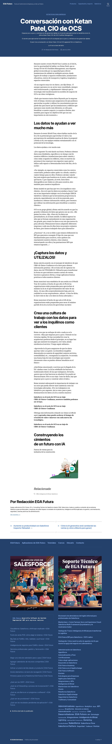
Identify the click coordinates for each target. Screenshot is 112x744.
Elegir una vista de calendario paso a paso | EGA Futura (30, 658)
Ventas (96, 726)
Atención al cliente (82, 709)
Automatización (64, 711)
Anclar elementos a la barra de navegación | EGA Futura (31, 672)
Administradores (66, 706)
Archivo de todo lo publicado (22, 711)
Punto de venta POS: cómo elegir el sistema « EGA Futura (31, 635)
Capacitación (75, 711)
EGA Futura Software (66, 671)
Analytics (88, 706)
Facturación (62, 717)
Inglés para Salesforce (66, 679)
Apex (94, 706)
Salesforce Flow (88, 723)
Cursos (61, 543)
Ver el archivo (15, 514)
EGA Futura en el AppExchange (70, 668)
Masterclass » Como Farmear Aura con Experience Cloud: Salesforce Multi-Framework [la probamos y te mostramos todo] (79, 624)
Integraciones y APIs (66, 681)
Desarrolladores (66, 714)
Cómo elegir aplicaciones (68, 660)
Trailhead (88, 726)
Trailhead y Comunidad (67, 700)
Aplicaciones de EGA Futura (33, 543)
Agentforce (62, 652)
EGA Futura (7, 4)
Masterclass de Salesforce (68, 687)
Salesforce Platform (67, 726)
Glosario (70, 543)
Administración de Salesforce (69, 650)
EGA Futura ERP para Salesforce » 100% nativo (75, 637)
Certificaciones (64, 658)
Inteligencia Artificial (45, 494)
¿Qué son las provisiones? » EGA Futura (25, 699)
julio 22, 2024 (66, 49)
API (98, 706)
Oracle (60, 689)
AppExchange (61, 709)
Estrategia (95, 714)
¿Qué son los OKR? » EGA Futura (22, 682)
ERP (88, 714)
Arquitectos (69, 709)
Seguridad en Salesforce (67, 697)
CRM (37, 494)
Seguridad (81, 726)
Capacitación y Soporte (85, 4)
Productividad (63, 723)
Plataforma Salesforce (66, 692)
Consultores (82, 711)
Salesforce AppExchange (68, 694)
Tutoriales (51, 543)
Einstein (61, 673)
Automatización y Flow (67, 655)
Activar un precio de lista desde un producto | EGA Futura (31, 668)
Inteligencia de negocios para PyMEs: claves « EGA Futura (31, 645)
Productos (73, 4)
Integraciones (72, 717)
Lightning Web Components (75, 720)
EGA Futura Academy (66, 665)
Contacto (80, 543)
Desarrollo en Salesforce (67, 663)
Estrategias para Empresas (56, 14)
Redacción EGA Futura (52, 49)
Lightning (62, 720)
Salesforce (97, 4)
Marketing (87, 720)
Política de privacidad (31, 739)
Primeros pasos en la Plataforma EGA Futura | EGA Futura (31, 676)
